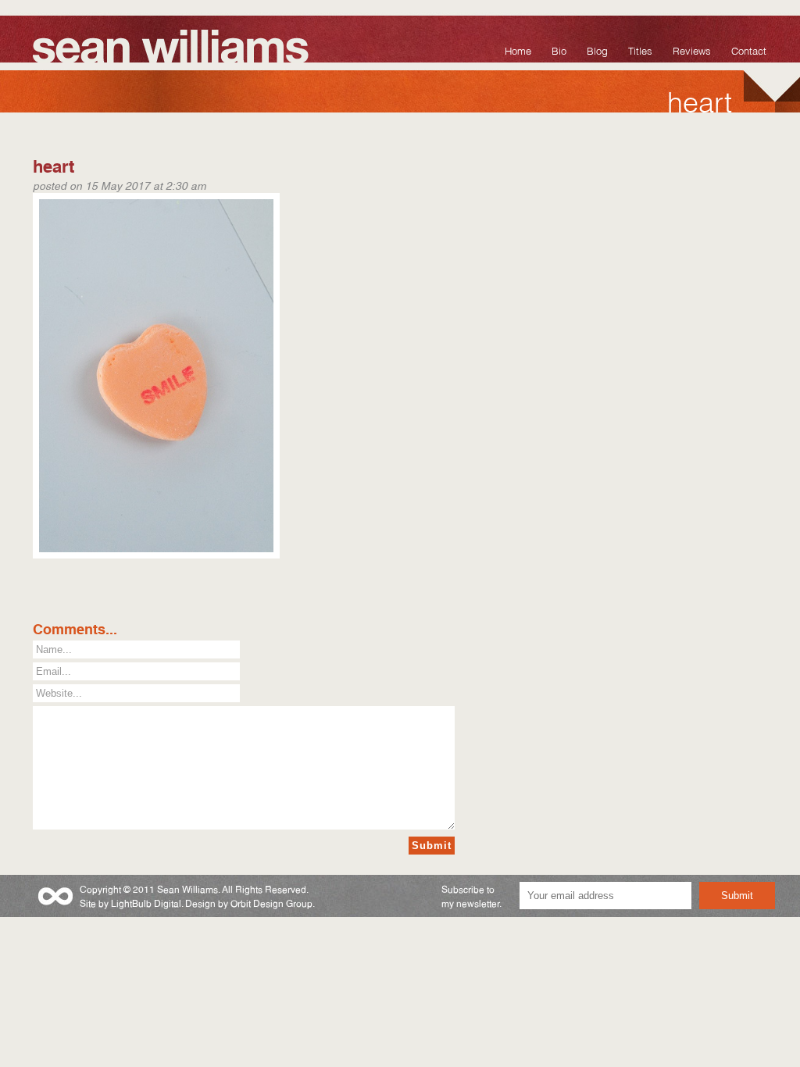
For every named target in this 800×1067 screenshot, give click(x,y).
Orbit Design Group (271, 902)
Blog (597, 50)
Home (518, 50)
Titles (640, 50)
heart (53, 164)
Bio (559, 50)
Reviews (692, 50)
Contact (748, 50)
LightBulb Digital (146, 902)
